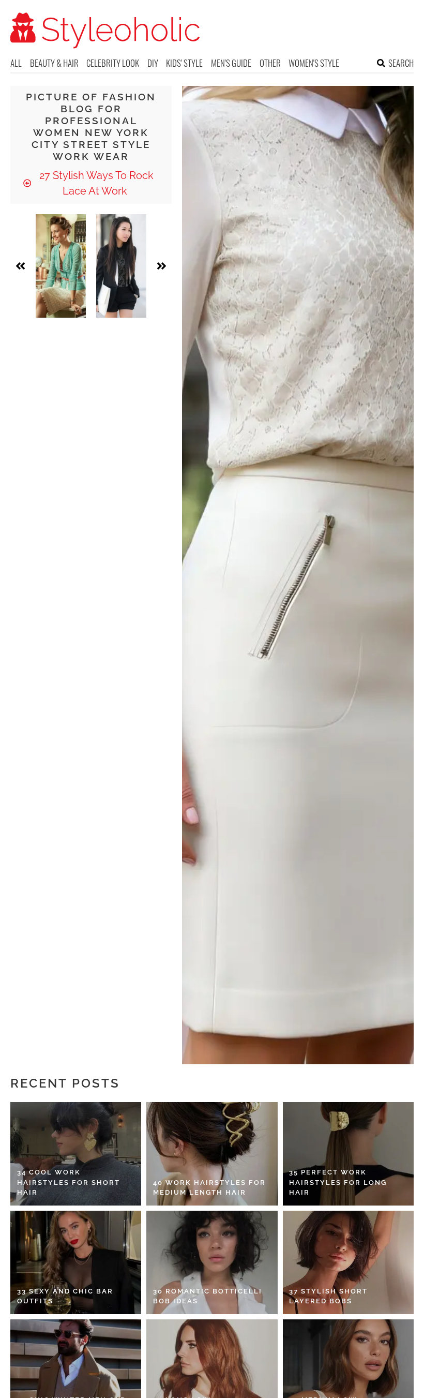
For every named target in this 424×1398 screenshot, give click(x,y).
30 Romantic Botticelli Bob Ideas (207, 1296)
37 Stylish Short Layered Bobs (328, 1296)
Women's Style (314, 62)
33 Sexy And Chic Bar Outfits (65, 1296)
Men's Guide (231, 62)
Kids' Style (184, 62)
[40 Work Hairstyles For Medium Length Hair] (211, 1154)
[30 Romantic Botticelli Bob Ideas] (211, 1262)
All (16, 62)
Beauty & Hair (54, 62)
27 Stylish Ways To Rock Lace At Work (95, 183)
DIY (152, 62)
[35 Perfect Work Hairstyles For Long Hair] (348, 1154)
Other (270, 62)
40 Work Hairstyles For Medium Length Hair (209, 1188)
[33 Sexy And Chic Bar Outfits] (75, 1262)
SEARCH (401, 62)
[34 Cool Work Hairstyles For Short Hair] (75, 1154)
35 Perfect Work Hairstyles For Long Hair (338, 1182)
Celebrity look (112, 62)
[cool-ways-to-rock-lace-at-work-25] (61, 266)
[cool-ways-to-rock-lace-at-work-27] (121, 266)
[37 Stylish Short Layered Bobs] (348, 1262)
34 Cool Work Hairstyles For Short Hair (68, 1182)
